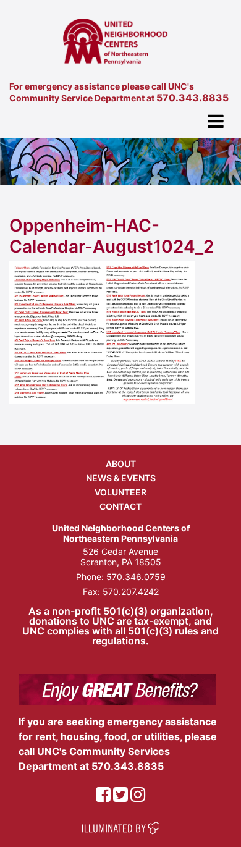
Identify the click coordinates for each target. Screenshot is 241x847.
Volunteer (120, 492)
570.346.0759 (136, 576)
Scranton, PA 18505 (120, 562)
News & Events (121, 478)
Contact (120, 506)
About (121, 463)
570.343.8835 (192, 97)
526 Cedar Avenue (120, 551)
